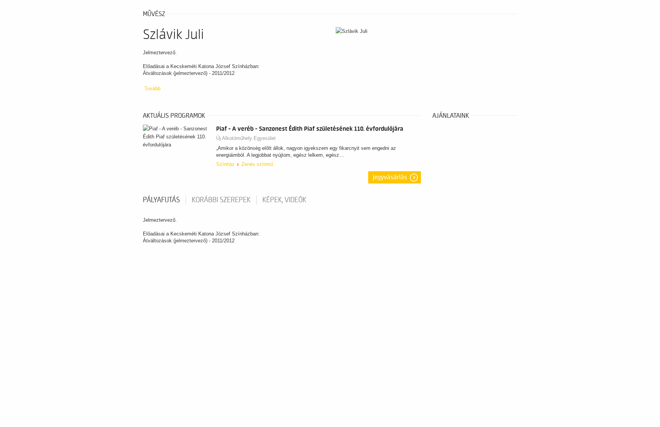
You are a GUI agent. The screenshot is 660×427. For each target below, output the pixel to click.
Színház (225, 164)
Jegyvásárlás (390, 177)
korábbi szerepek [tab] (221, 200)
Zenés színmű (257, 164)
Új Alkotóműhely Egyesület (246, 138)
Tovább (152, 88)
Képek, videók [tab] (284, 200)
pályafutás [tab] (161, 200)
